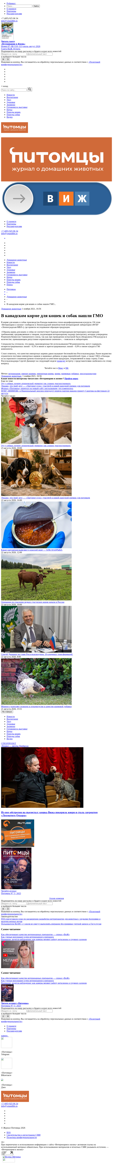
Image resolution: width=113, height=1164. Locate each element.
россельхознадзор (88, 373)
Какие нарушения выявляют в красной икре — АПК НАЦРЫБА (31, 550)
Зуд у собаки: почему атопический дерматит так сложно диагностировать (36, 383)
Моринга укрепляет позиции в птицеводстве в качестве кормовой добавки (36, 706)
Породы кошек (14, 112)
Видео (10, 117)
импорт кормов (28, 373)
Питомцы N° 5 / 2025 (11, 893)
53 (8, 59)
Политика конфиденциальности (22, 1137)
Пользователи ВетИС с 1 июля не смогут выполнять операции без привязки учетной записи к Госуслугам (51, 924)
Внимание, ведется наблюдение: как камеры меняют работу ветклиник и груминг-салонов (44, 939)
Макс (60, 368)
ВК (66, 368)
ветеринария (14, 373)
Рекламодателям (14, 13)
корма (57, 373)
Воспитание (12, 97)
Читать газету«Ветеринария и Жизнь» (13, 42)
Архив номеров (56, 898)
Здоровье (11, 102)
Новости (11, 95)
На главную (7, 712)
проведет (61, 361)
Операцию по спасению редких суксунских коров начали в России (32, 602)
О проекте (11, 9)
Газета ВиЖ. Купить (10, 49)
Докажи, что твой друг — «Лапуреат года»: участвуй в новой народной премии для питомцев (45, 386)
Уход (9, 100)
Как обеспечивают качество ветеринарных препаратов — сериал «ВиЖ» (35, 934)
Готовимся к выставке (17, 107)
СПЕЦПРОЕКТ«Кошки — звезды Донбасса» (15, 744)
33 (8, 909)
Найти (36, 6)
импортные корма (45, 373)
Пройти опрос (71, 378)
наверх (5, 1035)
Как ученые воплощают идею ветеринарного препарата (27, 937)
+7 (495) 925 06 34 (9, 231)
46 (3, 909)
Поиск (10, 284)
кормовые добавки (70, 373)
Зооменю (11, 105)
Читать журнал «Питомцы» (15, 1003)
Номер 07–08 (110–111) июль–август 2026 (20, 46)
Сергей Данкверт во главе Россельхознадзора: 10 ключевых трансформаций (37, 654)
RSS (9, 1132)
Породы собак (13, 114)
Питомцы (11, 289)
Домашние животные (17, 260)
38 (3, 59)
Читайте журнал (8, 891)
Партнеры (11, 11)
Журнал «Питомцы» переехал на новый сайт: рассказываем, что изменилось (37, 388)
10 (3, 1016)
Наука (9, 109)
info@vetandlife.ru (9, 21)
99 (8, 1016)
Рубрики (11, 3)
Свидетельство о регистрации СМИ (24, 1135)
